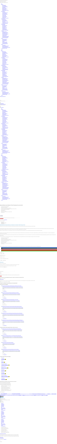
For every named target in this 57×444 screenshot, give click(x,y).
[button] (1, 247)
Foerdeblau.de (5, 439)
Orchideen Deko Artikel (4, 28)
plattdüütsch (28, 395)
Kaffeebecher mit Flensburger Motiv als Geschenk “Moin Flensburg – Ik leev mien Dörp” (11, 301)
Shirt (31, 395)
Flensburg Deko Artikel (4, 29)
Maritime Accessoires (4, 31)
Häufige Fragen (2, 405)
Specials (2, 44)
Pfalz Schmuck (3, 126)
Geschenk (13, 393)
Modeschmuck (9, 395)
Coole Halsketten (4, 91)
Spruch (35, 395)
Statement (39, 395)
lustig (53, 393)
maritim (3, 395)
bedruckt (5, 393)
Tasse (42, 395)
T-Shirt (40, 395)
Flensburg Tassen (4, 17)
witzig (47, 395)
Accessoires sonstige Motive (5, 37)
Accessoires (2, 77)
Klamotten (2, 4)
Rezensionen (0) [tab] (2, 223)
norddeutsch (13, 395)
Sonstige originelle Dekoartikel (5, 76)
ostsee (24, 395)
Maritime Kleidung (4, 5)
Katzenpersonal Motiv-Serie (5, 46)
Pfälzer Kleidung (3, 7)
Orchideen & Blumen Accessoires (5, 82)
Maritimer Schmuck (4, 19)
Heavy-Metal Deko (4, 26)
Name (0, 272)
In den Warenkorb (1, 218)
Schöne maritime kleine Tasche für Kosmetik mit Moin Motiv (8, 344)
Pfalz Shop (3, 41)
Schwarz (30, 395)
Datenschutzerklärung (3, 408)
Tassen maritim (3, 58)
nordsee (20, 395)
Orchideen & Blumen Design (5, 43)
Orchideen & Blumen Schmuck (5, 22)
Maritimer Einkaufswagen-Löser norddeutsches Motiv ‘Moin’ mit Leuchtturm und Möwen (11, 351)
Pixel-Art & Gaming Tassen (4, 14)
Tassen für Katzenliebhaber (5, 117)
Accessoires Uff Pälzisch (4, 34)
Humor (34, 393)
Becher (2, 393)
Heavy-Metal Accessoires (4, 79)
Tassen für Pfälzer (4, 61)
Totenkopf (44, 395)
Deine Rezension (1, 271)
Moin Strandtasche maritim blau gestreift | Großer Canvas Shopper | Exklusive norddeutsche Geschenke (13, 308)
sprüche (37, 395)
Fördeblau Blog (2, 406)
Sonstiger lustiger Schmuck (5, 23)
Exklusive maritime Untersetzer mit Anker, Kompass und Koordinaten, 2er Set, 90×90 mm (11, 294)
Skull (32, 395)
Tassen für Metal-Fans (4, 13)
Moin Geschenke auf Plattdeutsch (5, 92)
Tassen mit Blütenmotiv (4, 16)
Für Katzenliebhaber (4, 86)
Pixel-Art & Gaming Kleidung (5, 111)
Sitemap (2, 409)
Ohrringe (22, 395)
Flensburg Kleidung (4, 114)
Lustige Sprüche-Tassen (4, 94)
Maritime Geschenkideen (4, 85)
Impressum (2, 403)
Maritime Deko (3, 129)
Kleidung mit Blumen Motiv (4, 55)
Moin (11, 395)
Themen (2, 38)
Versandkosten (5, 318)
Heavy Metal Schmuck (4, 20)
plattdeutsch (26, 395)
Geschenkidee (18, 393)
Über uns (2, 95)
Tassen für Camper (4, 120)
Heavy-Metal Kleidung (4, 52)
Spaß (33, 395)
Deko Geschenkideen (3, 70)
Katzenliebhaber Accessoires (5, 32)
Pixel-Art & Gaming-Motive (4, 89)
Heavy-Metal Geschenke (4, 40)
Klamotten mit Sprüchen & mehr (5, 10)
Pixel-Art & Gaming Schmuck (5, 67)
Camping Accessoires (4, 35)
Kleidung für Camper (4, 8)
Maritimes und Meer (6, 395)
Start (1, 108)
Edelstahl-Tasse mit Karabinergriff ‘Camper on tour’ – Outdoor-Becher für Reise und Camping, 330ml (13, 337)
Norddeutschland (17, 395)
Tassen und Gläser (3, 11)
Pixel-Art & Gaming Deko (4, 73)
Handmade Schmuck (3, 123)
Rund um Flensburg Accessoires (5, 83)
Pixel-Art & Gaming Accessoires (5, 80)
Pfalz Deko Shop (3, 132)
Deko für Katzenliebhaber (4, 25)
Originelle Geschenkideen (4, 88)
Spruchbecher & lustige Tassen (5, 64)
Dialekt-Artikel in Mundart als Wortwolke (6, 47)
